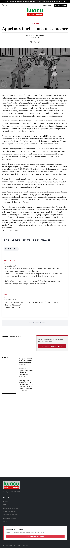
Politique (35, 24)
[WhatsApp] (39, 42)
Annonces (47, 5)
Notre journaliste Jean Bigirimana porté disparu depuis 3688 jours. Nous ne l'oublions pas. (35, 1)
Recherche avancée (9, 518)
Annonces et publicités (10, 515)
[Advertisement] (35, 422)
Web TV (5, 505)
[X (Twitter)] (35, 42)
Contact (5, 521)
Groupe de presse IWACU (11, 508)
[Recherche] (3, 5)
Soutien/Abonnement (9, 511)
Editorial (5, 501)
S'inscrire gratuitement (52, 346)
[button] (6, 5)
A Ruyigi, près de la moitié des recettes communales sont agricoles (25, 361)
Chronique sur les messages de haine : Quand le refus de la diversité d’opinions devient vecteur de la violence (26, 385)
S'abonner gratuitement (35, 536)
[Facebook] (31, 42)
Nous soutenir (60, 5)
